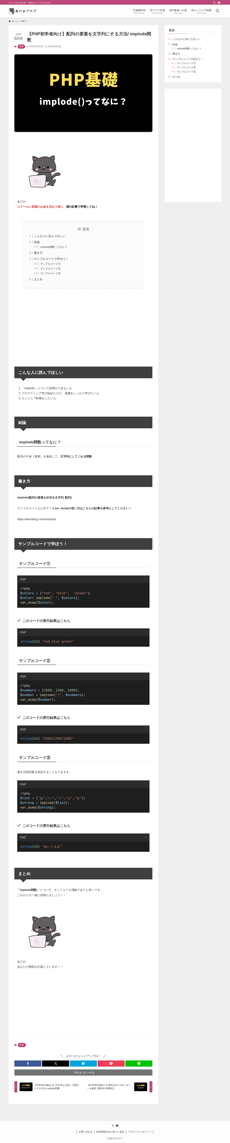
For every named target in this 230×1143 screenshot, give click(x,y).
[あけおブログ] (22, 11)
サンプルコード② (50, 268)
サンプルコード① (50, 263)
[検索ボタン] (217, 11)
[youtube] (219, 3)
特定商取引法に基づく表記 (110, 1131)
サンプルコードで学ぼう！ (51, 258)
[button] (146, 578)
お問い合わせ (86, 1131)
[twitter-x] (214, 3)
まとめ (38, 279)
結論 (37, 241)
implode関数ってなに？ (53, 246)
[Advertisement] (83, 325)
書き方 (38, 252)
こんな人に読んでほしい (50, 236)
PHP (21, 46)
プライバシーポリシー (139, 1131)
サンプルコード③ (50, 273)
